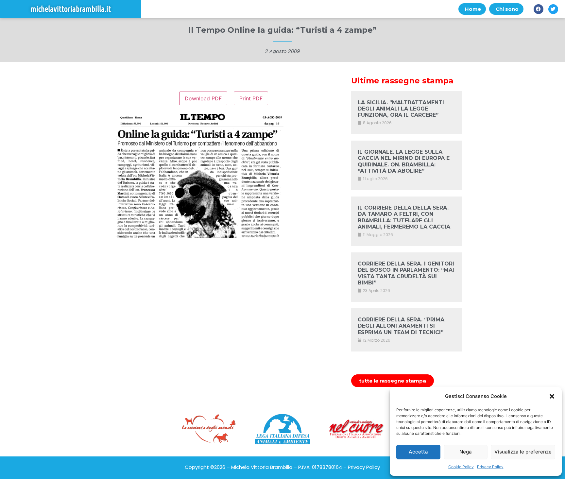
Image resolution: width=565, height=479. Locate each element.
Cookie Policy (461, 466)
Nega (465, 452)
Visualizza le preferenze (523, 452)
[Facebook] (538, 9)
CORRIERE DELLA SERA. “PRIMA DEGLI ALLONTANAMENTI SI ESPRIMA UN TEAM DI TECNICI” (401, 325)
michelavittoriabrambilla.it (70, 9)
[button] (552, 396)
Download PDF (203, 98)
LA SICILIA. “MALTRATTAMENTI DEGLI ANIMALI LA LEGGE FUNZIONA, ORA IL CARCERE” (401, 108)
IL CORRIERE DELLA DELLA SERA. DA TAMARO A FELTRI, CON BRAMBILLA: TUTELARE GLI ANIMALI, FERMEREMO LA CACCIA (404, 217)
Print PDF (251, 98)
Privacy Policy (490, 466)
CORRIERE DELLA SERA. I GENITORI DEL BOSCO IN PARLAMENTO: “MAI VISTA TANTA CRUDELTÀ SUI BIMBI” (406, 273)
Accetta (418, 452)
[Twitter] (553, 9)
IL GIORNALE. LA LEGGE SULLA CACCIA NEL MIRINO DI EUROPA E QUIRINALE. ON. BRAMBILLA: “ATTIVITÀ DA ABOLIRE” (404, 161)
